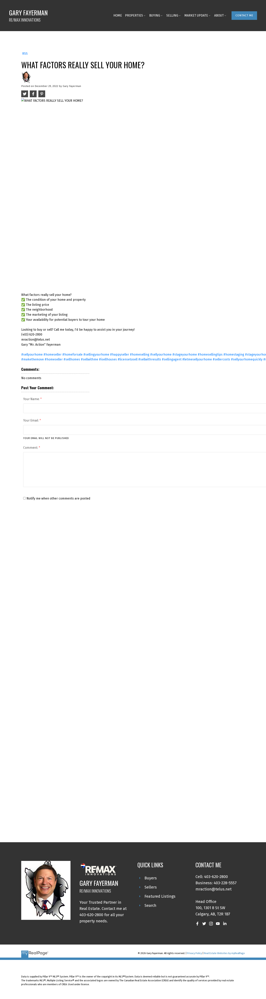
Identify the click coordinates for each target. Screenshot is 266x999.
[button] (244, 15)
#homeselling (139, 354)
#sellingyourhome (96, 354)
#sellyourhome (32, 354)
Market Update (196, 15)
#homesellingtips (210, 354)
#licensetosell (127, 359)
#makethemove (32, 359)
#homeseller (52, 354)
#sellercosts (221, 359)
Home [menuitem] (117, 15)
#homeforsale (72, 354)
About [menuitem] (219, 15)
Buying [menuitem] (154, 15)
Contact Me (244, 15)
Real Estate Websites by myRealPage (224, 953)
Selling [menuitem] (172, 15)
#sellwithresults (149, 359)
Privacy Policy (194, 953)
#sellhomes (71, 359)
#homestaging (233, 354)
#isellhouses (108, 359)
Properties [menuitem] (134, 15)
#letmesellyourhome (197, 359)
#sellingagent (171, 359)
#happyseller (119, 354)
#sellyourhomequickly (246, 359)
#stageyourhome (184, 354)
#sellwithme (89, 359)
